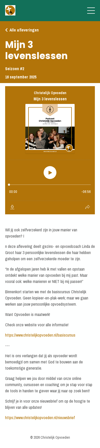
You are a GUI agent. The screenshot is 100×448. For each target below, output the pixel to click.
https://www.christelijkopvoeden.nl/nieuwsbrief (40, 417)
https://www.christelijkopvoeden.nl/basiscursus (40, 335)
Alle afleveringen (24, 30)
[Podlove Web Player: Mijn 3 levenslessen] (50, 150)
